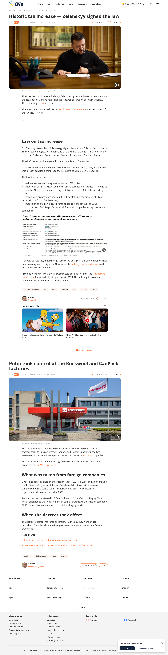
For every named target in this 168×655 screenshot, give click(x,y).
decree (64, 556)
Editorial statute (16, 626)
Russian (87, 455)
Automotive (14, 578)
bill (74, 289)
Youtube (93, 620)
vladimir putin (41, 556)
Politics (124, 597)
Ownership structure (56, 630)
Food (11, 588)
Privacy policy (15, 623)
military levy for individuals (85, 264)
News (49, 4)
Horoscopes (82, 4)
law (45, 289)
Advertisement (53, 626)
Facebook (132, 620)
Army (40, 4)
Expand (84, 607)
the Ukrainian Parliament (71, 109)
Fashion (125, 578)
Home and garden (55, 588)
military (65, 289)
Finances (19, 11)
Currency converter (55, 640)
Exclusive (88, 578)
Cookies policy (15, 633)
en (151, 4)
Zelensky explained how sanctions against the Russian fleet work (58, 545)
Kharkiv (125, 588)
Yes (127, 648)
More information (146, 648)
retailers (27, 556)
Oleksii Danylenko (36, 566)
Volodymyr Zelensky (31, 289)
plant (54, 556)
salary (94, 289)
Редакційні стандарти (19, 630)
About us (51, 620)
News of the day (54, 597)
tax (42, 103)
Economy (51, 578)
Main (10, 11)
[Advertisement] (63, 128)
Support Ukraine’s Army (134, 4)
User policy (14, 620)
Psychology (96, 4)
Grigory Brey (33, 300)
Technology (60, 4)
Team (49, 633)
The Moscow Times (46, 464)
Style (71, 4)
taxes (54, 289)
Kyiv (11, 597)
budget (84, 289)
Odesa (87, 597)
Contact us (52, 623)
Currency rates (53, 637)
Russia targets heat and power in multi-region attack (51, 540)
